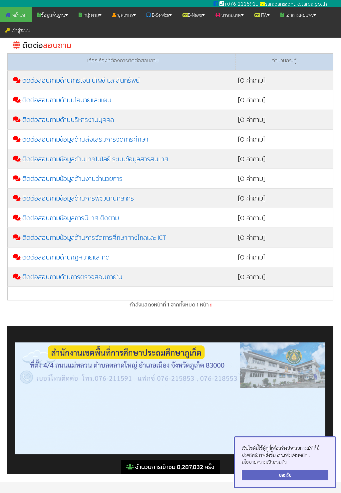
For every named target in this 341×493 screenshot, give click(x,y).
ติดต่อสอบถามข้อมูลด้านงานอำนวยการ (72, 179)
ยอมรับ (285, 475)
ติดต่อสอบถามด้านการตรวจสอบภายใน (72, 277)
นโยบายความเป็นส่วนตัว (264, 462)
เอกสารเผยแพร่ (298, 15)
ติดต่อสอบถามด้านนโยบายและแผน (66, 100)
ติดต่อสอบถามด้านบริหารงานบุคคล (68, 120)
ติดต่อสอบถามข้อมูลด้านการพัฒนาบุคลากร (78, 198)
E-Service (160, 15)
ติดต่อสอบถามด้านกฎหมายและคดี (66, 257)
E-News (195, 15)
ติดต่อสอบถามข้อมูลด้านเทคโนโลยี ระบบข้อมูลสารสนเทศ (95, 159)
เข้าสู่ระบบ (20, 30)
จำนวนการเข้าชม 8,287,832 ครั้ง (174, 466)
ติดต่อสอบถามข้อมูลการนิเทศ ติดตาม (70, 218)
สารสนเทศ (230, 15)
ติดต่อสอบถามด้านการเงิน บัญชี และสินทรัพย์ (81, 80)
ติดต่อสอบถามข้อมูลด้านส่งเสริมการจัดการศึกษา (85, 139)
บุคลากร (124, 15)
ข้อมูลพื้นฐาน (53, 15)
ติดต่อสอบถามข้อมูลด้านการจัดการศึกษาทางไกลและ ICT (94, 238)
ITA (263, 15)
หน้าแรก (19, 15)
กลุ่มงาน (90, 15)
